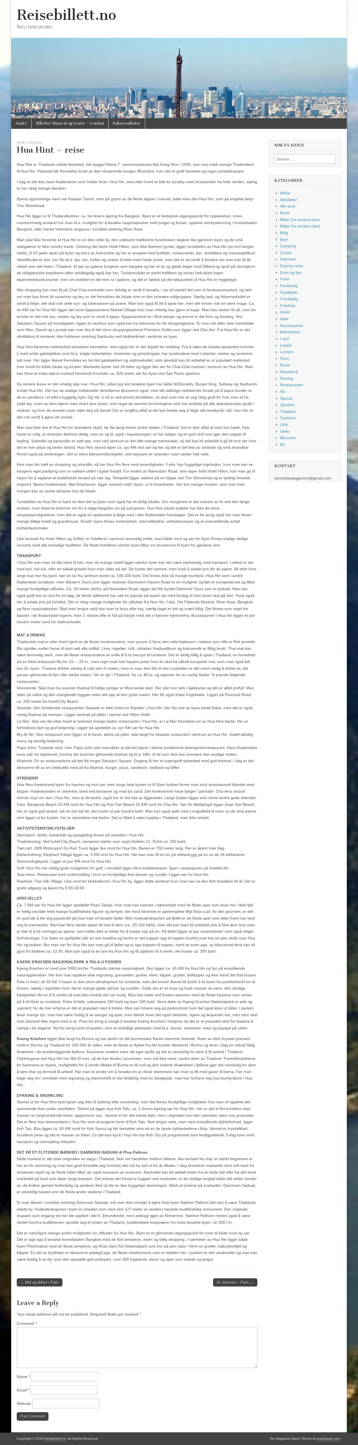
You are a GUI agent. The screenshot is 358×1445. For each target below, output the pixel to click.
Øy (282, 444)
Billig (284, 233)
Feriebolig (289, 285)
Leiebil (285, 345)
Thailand (34, 142)
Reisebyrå (289, 371)
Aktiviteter (288, 199)
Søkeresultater (127, 123)
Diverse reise (291, 266)
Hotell (285, 312)
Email (23, 1390)
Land (284, 338)
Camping (288, 246)
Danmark (288, 259)
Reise (21, 142)
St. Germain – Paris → (235, 1282)
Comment (27, 1323)
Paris (284, 358)
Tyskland (288, 418)
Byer (284, 239)
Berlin (285, 213)
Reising (286, 378)
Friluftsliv (288, 305)
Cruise (285, 252)
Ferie (284, 279)
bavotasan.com (328, 1439)
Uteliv (285, 431)
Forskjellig (289, 299)
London (286, 352)
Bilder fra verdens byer (300, 219)
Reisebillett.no (66, 15)
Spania (286, 398)
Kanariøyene (291, 325)
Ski (282, 391)
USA (284, 424)
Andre (21, 123)
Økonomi (288, 438)
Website (24, 1403)
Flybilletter (289, 292)
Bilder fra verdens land (300, 226)
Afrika (285, 193)
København (290, 332)
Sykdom (287, 404)
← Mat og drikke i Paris (39, 1282)
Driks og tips (291, 272)
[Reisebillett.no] (179, 59)
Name (23, 1376)
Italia (284, 319)
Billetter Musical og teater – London (70, 123)
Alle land (287, 206)
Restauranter (291, 385)
